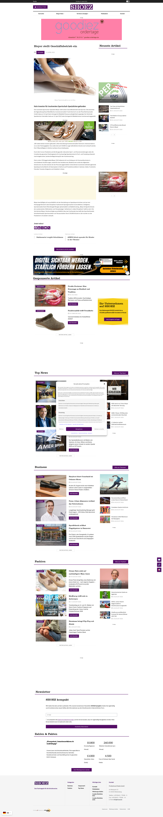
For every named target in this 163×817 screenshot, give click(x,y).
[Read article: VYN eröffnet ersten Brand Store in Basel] (104, 127)
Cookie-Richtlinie (74, 433)
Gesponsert (40, 286)
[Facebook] (35, 227)
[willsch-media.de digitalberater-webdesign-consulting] (81, 265)
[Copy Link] (48, 227)
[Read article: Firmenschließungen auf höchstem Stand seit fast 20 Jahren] (114, 390)
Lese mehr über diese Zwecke (78, 424)
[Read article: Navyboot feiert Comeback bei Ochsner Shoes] (51, 486)
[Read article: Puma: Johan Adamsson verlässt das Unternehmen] (51, 510)
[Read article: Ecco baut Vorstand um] (51, 416)
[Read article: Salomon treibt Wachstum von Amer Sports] (51, 440)
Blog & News (59, 13)
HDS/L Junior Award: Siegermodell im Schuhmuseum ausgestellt (119, 603)
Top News (40, 52)
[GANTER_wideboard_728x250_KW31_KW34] (65, 131)
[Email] (45, 227)
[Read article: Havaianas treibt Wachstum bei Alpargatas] (105, 519)
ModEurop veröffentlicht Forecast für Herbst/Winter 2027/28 (119, 614)
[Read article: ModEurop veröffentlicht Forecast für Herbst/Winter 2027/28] (105, 615)
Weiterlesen (73, 304)
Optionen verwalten (99, 429)
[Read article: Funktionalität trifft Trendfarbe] (50, 320)
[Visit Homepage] (81, 7)
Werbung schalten (97, 791)
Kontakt (122, 13)
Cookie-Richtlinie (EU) (97, 794)
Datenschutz (123, 809)
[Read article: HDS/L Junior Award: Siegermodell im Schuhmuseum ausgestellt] (105, 604)
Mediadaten (104, 13)
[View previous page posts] (111, 135)
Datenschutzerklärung (83, 433)
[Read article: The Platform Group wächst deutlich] (104, 118)
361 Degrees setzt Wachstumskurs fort (112, 489)
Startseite (41, 13)
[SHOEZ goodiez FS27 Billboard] (81, 29)
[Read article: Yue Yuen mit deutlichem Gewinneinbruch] (104, 109)
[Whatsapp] (42, 227)
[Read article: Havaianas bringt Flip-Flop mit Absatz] (51, 630)
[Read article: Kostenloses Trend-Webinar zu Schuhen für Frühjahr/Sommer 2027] (114, 579)
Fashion (40, 571)
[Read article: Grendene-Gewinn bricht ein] (105, 510)
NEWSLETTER (41, 7)
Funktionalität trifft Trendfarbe (80, 311)
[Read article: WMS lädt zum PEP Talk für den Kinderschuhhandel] (113, 92)
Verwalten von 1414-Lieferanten (65, 424)
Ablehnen (61, 429)
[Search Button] (47, 1)
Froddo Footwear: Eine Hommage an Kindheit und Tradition (79, 289)
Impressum (90, 433)
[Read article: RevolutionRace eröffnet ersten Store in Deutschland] (105, 500)
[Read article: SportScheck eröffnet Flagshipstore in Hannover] (51, 535)
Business (40, 476)
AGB (129, 809)
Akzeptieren (79, 429)
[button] (104, 384)
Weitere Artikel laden (65, 334)
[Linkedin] (38, 227)
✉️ (159, 559)
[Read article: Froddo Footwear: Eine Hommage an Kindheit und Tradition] (113, 182)
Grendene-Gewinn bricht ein (119, 507)
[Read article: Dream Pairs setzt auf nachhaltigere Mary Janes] (51, 580)
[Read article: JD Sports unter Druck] (51, 392)
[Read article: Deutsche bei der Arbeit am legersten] (105, 595)
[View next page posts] (114, 135)
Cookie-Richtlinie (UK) (97, 798)
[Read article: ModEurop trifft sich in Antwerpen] (51, 605)
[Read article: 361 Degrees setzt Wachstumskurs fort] (114, 484)
